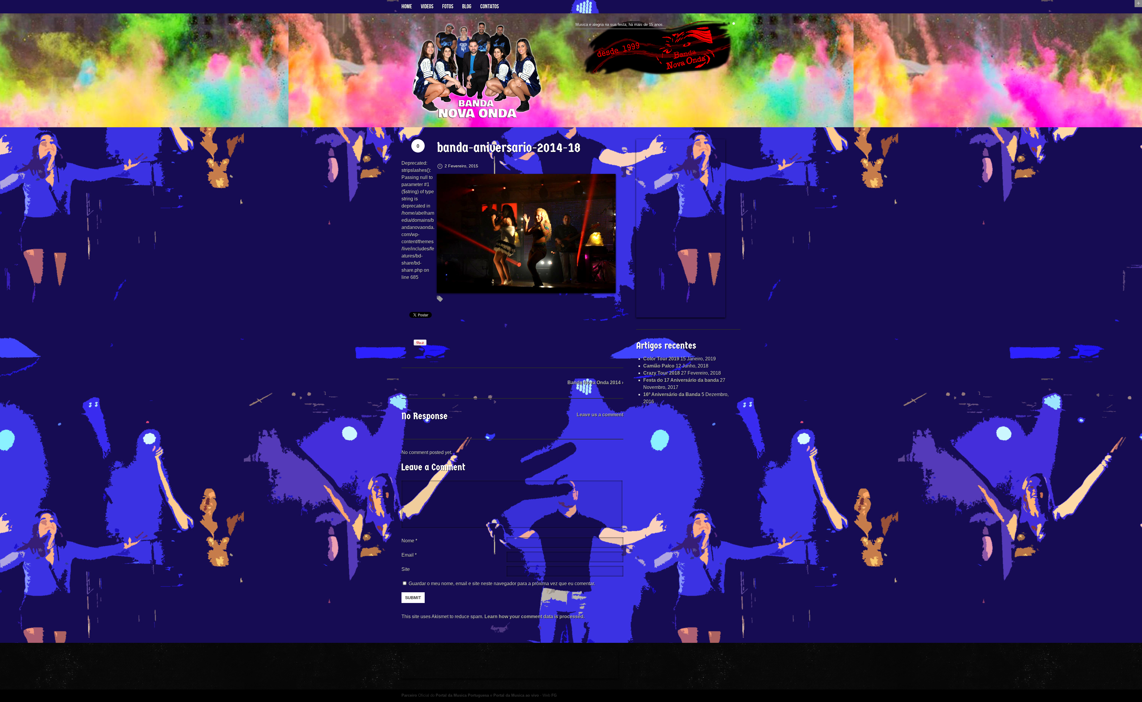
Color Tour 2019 (661, 358)
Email (407, 554)
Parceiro (409, 695)
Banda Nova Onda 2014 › (595, 382)
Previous (573, 51)
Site (405, 569)
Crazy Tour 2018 (661, 373)
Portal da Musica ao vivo (516, 695)
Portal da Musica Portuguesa (462, 695)
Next (738, 51)
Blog (466, 6)
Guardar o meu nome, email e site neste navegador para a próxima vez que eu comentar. (502, 583)
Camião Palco (658, 365)
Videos (427, 6)
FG (554, 695)
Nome (409, 540)
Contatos (489, 6)
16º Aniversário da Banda (671, 394)
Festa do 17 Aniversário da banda (681, 380)
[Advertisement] (680, 228)
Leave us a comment (600, 414)
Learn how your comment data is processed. (534, 616)
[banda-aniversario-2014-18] (526, 289)
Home (406, 6)
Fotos (447, 6)
